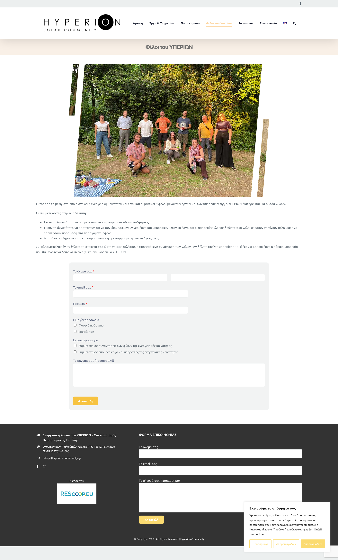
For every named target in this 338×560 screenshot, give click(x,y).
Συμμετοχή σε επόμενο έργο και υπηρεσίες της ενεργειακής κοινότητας (128, 352)
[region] (287, 527)
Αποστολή (85, 401)
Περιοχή (80, 303)
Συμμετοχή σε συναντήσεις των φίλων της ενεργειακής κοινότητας (125, 345)
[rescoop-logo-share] (76, 485)
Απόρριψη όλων (286, 544)
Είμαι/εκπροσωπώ (86, 320)
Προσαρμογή (261, 544)
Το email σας (83, 287)
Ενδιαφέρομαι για (85, 340)
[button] (294, 23)
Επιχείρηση (86, 331)
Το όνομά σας (83, 271)
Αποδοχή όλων (313, 544)
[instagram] (44, 466)
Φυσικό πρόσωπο (90, 325)
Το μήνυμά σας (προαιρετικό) (93, 360)
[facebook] (37, 466)
